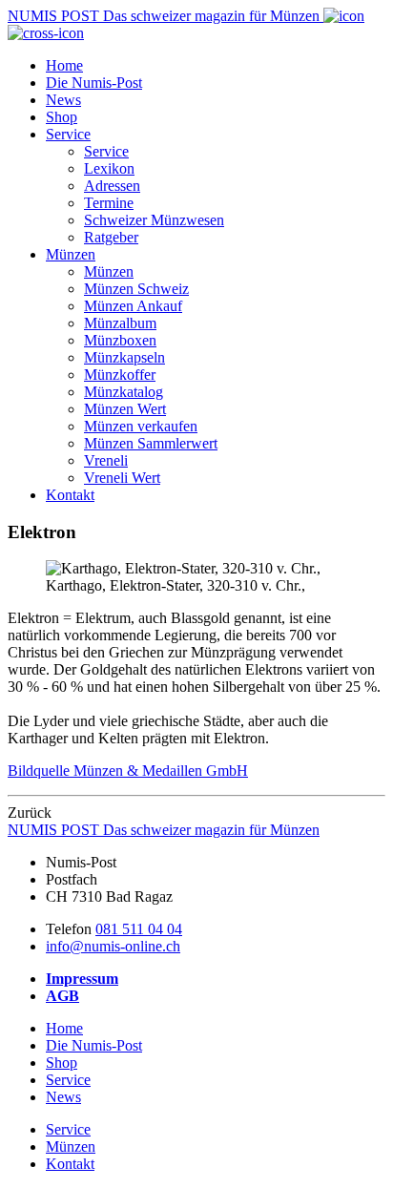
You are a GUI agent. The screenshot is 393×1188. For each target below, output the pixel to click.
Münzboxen (120, 340)
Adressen (112, 185)
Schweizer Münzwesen (154, 220)
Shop (61, 117)
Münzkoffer (119, 374)
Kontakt (70, 495)
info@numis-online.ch (113, 946)
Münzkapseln (124, 357)
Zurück (30, 812)
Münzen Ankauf (133, 306)
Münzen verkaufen (140, 426)
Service (68, 134)
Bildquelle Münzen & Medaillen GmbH (128, 770)
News (63, 100)
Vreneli (106, 460)
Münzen (70, 254)
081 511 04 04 (138, 929)
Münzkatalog (123, 392)
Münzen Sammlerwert (150, 443)
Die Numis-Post (94, 82)
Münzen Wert (125, 409)
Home (64, 65)
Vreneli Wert (122, 477)
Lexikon (109, 168)
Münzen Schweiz (136, 289)
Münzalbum (120, 323)
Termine (109, 203)
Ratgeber (111, 237)
